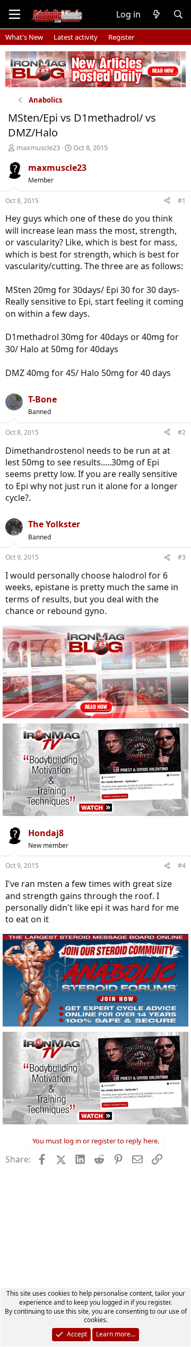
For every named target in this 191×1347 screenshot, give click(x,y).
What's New (24, 37)
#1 (182, 200)
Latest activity (76, 37)
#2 (182, 432)
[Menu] (14, 14)
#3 (182, 557)
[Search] (178, 14)
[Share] (167, 201)
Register (121, 37)
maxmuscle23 (38, 147)
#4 (182, 865)
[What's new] (157, 14)
